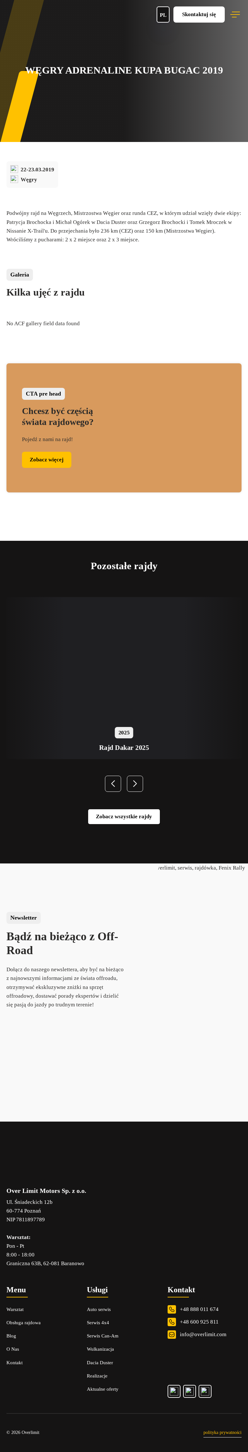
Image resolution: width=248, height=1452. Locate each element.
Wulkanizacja (100, 1349)
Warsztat (15, 1309)
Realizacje (97, 1375)
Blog (11, 1335)
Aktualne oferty (103, 1389)
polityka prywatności (222, 1432)
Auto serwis (99, 1309)
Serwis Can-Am (103, 1335)
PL (163, 15)
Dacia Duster (100, 1362)
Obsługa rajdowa (23, 1322)
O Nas (12, 1349)
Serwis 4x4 (98, 1322)
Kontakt (14, 1362)
